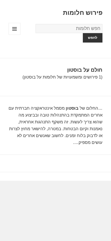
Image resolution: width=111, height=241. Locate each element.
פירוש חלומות (82, 12)
